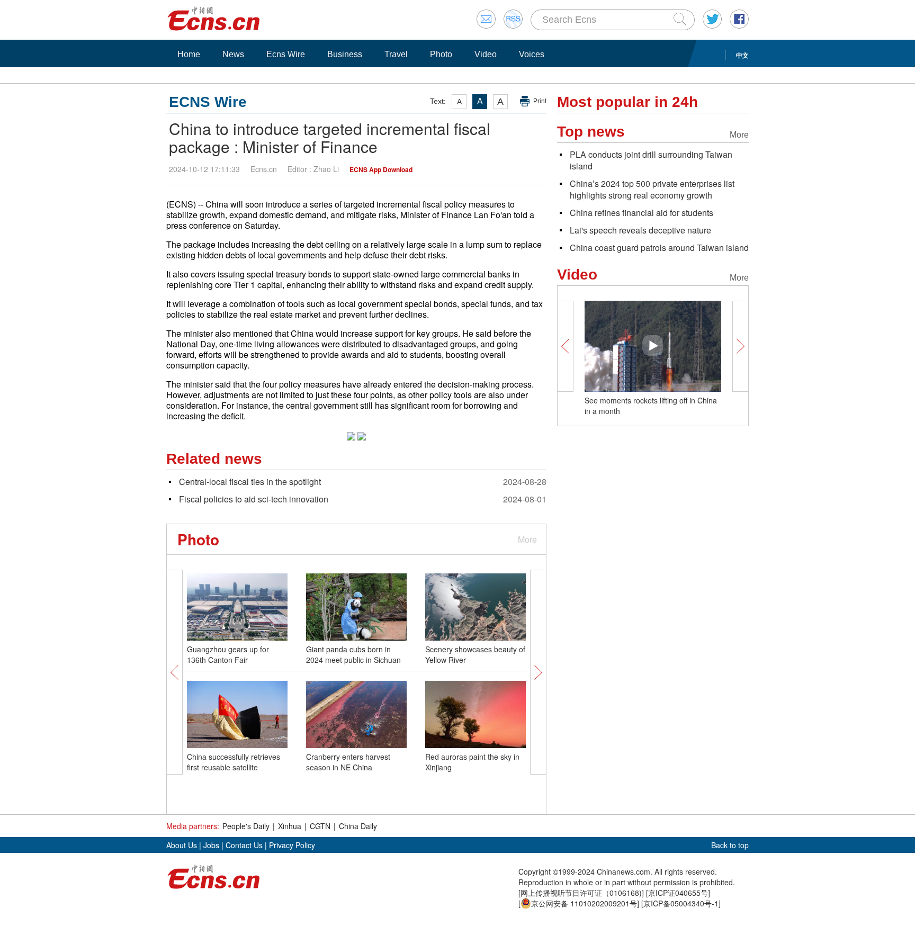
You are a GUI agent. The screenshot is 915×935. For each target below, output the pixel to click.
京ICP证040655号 (678, 892)
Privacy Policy (292, 845)
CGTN (320, 826)
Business (344, 54)
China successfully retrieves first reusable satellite (233, 761)
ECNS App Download (380, 169)
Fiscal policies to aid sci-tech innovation (253, 499)
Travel (396, 54)
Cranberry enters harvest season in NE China (348, 761)
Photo (441, 54)
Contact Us (244, 845)
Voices (531, 54)
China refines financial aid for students (641, 212)
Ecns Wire (285, 54)
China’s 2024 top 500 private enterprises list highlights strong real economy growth (652, 189)
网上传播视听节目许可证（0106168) (581, 892)
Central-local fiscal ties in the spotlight (250, 481)
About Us (181, 845)
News (233, 54)
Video (485, 54)
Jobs (211, 845)
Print (539, 101)
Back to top (730, 845)
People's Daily (246, 826)
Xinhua (289, 826)
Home (188, 54)
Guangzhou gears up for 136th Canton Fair (228, 654)
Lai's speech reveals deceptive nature (640, 230)
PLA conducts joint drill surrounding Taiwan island (651, 160)
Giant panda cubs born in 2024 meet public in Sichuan (353, 654)
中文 (742, 55)
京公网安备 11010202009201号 (584, 903)
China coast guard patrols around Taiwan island (659, 247)
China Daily (358, 826)
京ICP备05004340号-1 (681, 903)
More (527, 539)
